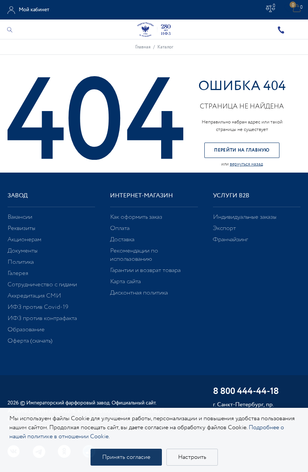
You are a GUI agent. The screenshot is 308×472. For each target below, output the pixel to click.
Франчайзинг (230, 239)
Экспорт (224, 228)
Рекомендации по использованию (134, 255)
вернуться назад (246, 164)
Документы (23, 251)
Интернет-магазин (141, 195)
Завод (18, 195)
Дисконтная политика (139, 293)
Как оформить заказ (136, 217)
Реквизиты (21, 228)
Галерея (18, 273)
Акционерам (24, 239)
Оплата (120, 228)
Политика (21, 262)
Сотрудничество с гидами (42, 284)
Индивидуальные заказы (244, 217)
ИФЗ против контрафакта (42, 318)
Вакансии (20, 217)
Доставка (122, 239)
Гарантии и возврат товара (145, 270)
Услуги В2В (231, 195)
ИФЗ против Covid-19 (38, 307)
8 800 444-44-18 (246, 392)
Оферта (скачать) (30, 341)
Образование (26, 329)
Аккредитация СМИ (34, 296)
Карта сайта (125, 281)
